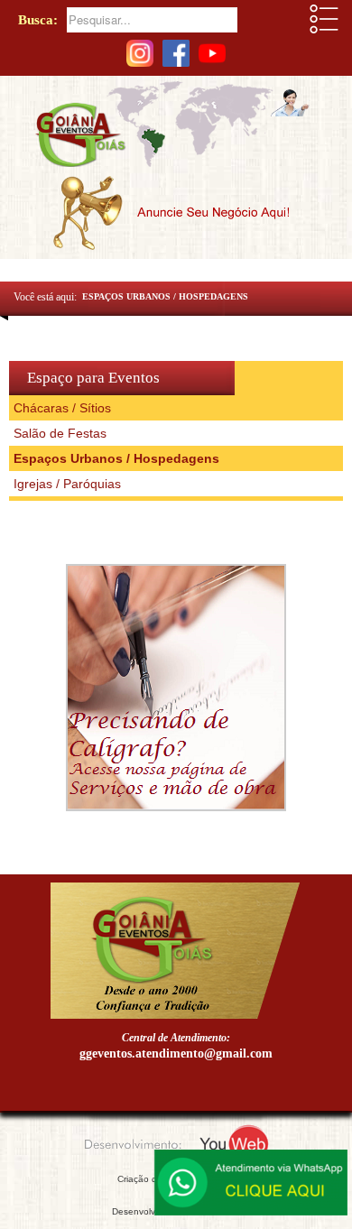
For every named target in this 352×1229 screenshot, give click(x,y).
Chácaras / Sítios (62, 408)
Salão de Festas (60, 433)
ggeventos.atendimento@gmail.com (176, 1053)
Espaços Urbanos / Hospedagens (116, 458)
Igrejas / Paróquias (67, 483)
